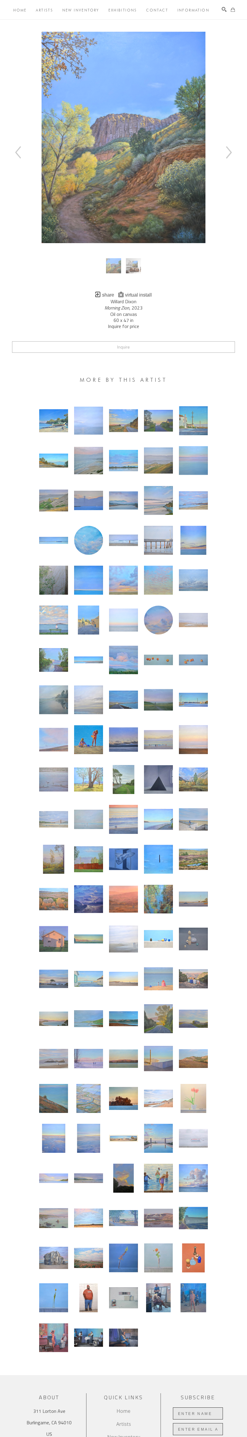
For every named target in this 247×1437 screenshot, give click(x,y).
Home (123, 1411)
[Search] (224, 9)
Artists (123, 1424)
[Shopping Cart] (233, 9)
